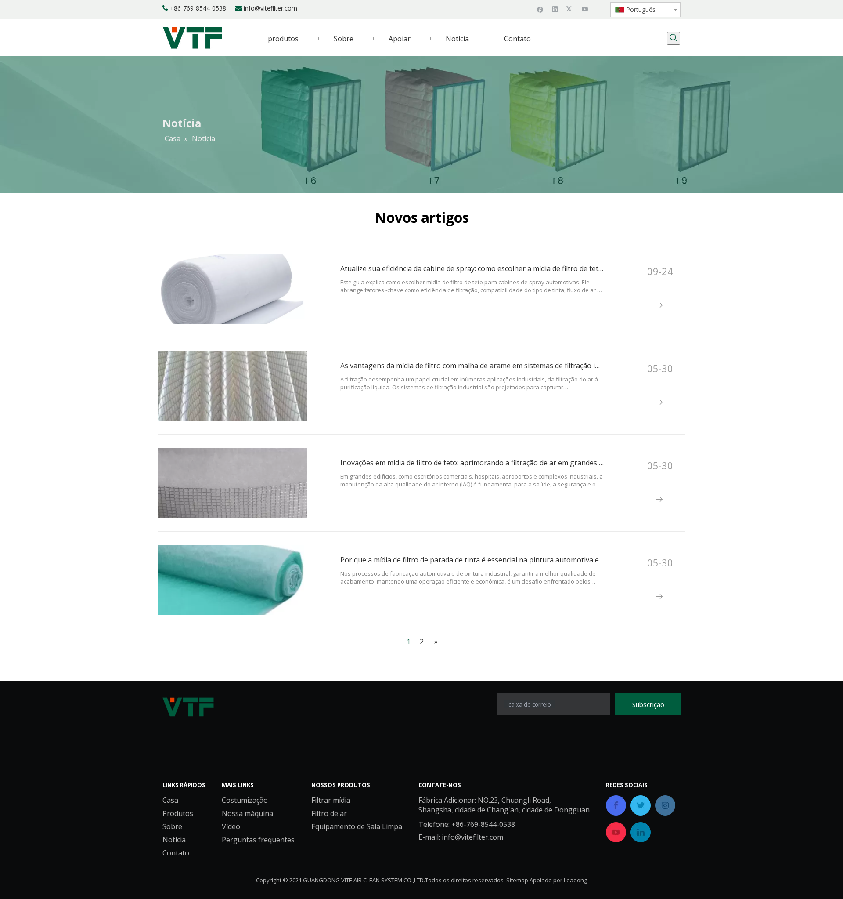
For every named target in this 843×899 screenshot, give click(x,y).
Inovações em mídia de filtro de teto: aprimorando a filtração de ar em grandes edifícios (483, 463)
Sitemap (517, 880)
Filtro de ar (329, 813)
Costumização (245, 800)
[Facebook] (540, 8)
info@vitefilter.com (270, 8)
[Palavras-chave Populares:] (673, 38)
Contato (175, 853)
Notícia (174, 840)
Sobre (172, 826)
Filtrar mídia (330, 800)
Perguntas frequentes (258, 840)
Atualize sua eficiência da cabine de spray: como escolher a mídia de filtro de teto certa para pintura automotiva (522, 268)
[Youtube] (585, 8)
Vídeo (231, 826)
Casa (170, 800)
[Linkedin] (555, 8)
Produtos (177, 813)
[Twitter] (570, 8)
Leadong (575, 880)
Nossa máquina (247, 813)
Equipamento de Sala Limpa (356, 826)
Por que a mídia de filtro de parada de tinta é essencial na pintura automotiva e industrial (486, 560)
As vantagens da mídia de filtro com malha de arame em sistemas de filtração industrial (482, 365)
